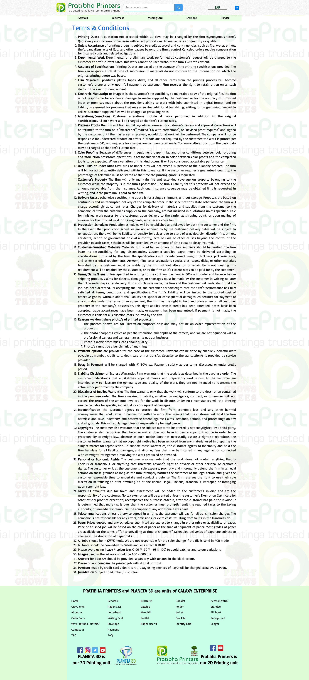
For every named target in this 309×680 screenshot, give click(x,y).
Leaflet (145, 618)
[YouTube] (220, 648)
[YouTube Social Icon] (103, 650)
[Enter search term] (178, 7)
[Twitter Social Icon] (95, 650)
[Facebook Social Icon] (80, 650)
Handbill (146, 612)
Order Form (78, 618)
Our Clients (78, 606)
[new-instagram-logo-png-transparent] (87, 650)
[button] (236, 7)
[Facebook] (213, 648)
